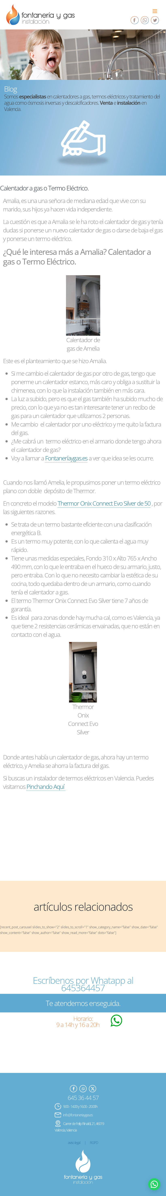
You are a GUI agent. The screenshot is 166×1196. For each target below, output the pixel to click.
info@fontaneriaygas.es (78, 1114)
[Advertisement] (83, 840)
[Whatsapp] (145, 20)
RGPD (94, 1142)
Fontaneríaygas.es (66, 458)
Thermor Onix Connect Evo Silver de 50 (104, 503)
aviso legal (74, 1142)
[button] (154, 1184)
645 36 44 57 (83, 1098)
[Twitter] (155, 20)
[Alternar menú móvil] (155, 11)
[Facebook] (135, 20)
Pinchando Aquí (46, 786)
